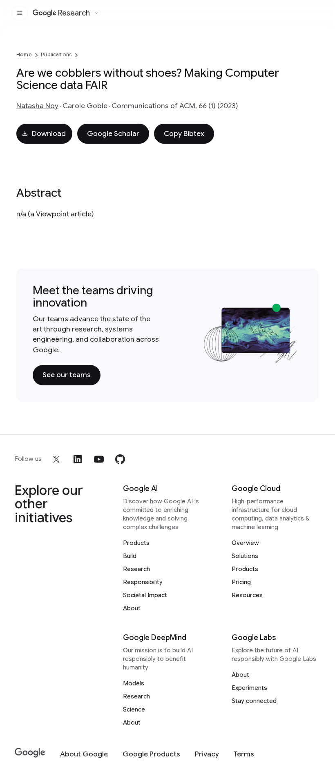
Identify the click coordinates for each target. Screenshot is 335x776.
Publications (56, 54)
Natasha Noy (37, 105)
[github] (120, 459)
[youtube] (99, 459)
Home (24, 54)
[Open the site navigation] (19, 13)
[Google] (30, 753)
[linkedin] (77, 459)
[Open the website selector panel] (96, 13)
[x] (56, 459)
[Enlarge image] (290, 355)
